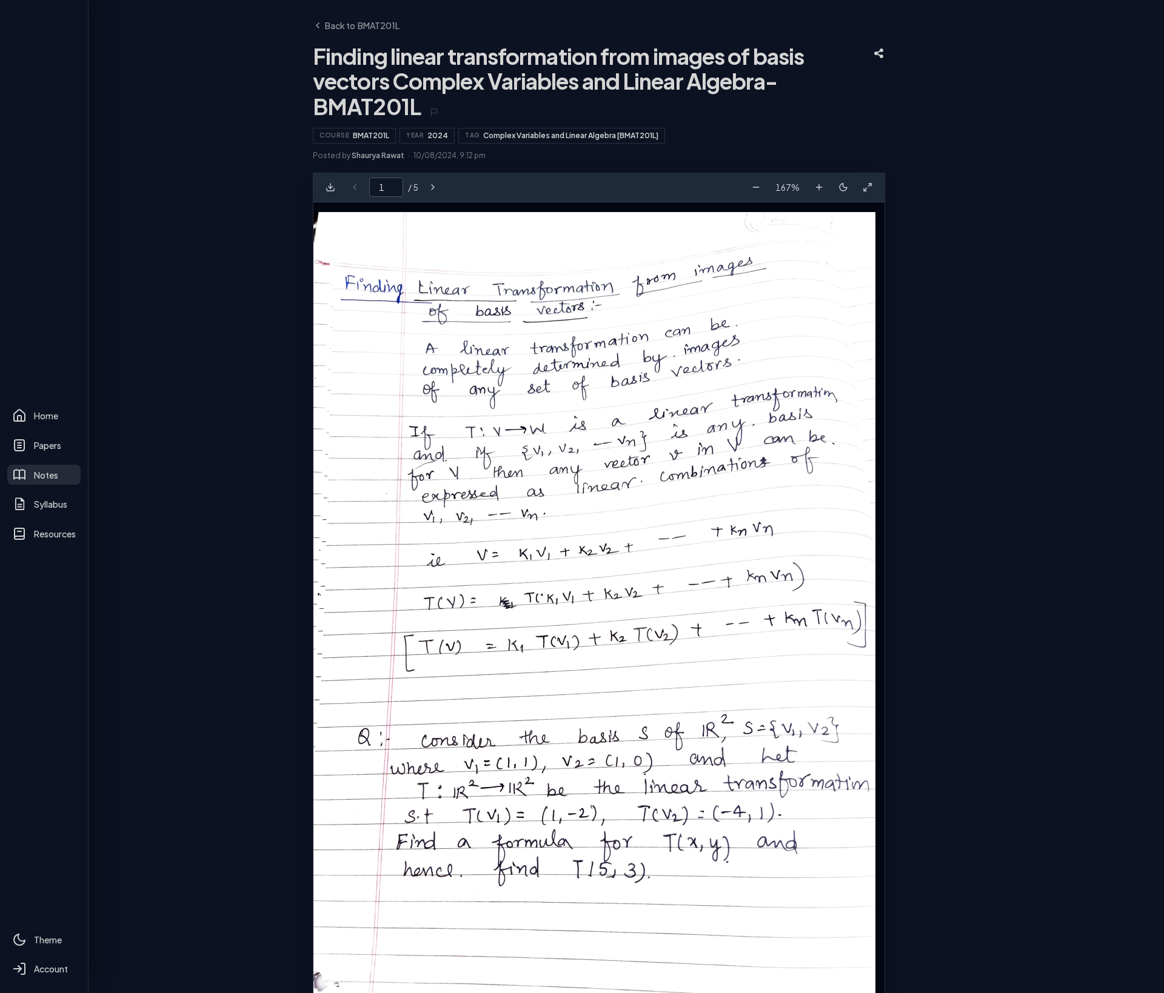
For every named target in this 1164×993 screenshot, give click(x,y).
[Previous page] (354, 187)
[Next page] (433, 187)
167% (787, 187)
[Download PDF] (330, 187)
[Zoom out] (756, 187)
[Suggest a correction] (434, 112)
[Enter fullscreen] (867, 187)
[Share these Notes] (879, 53)
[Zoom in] (819, 187)
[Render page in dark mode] (843, 187)
